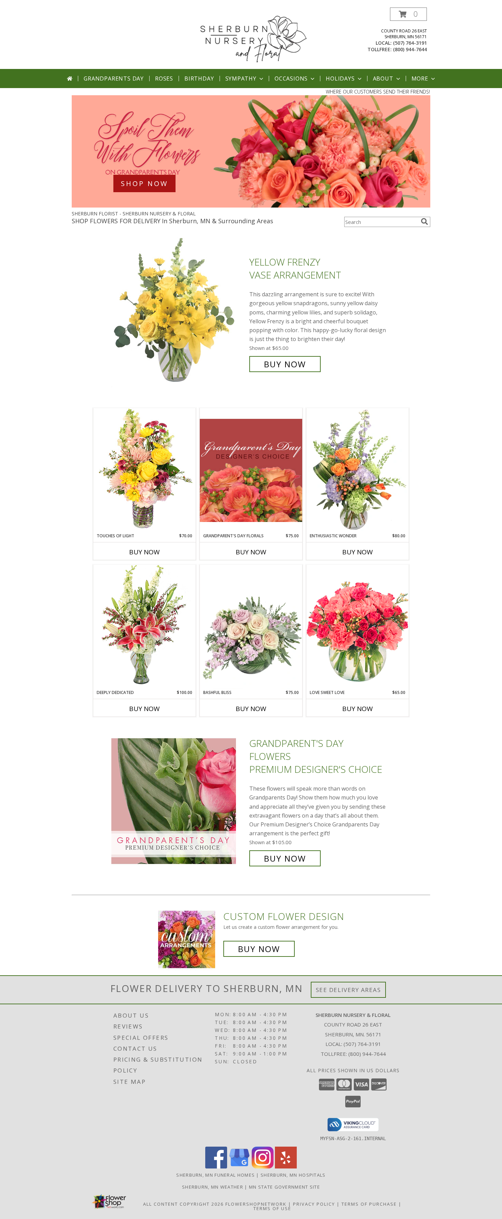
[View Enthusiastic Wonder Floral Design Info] (357, 470)
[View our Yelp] (286, 1166)
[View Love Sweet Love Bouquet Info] (357, 627)
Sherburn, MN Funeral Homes (215, 1175)
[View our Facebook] (216, 1166)
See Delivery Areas (348, 990)
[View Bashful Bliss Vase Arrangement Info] (251, 627)
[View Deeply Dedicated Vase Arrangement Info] (144, 627)
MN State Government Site (284, 1187)
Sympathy (240, 78)
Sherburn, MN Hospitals (293, 1175)
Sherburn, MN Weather (212, 1187)
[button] (408, 14)
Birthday (199, 78)
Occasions (291, 78)
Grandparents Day (114, 78)
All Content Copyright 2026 (183, 1204)
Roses (164, 78)
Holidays (340, 78)
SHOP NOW (144, 183)
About (383, 78)
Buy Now (285, 364)
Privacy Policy (314, 1204)
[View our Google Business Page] (239, 1166)
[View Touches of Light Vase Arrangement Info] (144, 470)
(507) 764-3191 (410, 43)
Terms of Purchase (369, 1204)
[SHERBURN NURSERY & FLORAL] (253, 38)
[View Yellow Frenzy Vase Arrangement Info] (178, 313)
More (420, 78)
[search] (424, 221)
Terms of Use (272, 1208)
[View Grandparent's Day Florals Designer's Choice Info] (251, 470)
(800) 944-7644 (410, 49)
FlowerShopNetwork (256, 1204)
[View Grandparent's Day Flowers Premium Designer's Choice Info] (178, 801)
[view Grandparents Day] (251, 205)
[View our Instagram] (263, 1166)
